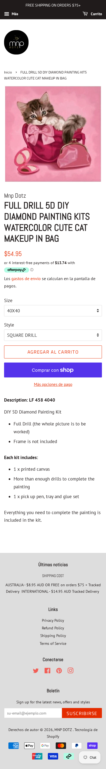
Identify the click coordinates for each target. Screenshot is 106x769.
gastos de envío (26, 278)
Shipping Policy (53, 635)
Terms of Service (53, 643)
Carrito (96, 14)
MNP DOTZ (63, 729)
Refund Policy (53, 627)
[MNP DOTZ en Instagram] (70, 671)
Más (14, 13)
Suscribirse (82, 713)
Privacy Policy (53, 620)
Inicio (8, 72)
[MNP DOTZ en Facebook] (47, 671)
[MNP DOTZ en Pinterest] (59, 671)
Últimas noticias (53, 565)
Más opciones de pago (53, 384)
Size (8, 300)
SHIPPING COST (53, 575)
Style (9, 325)
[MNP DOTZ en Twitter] (36, 671)
